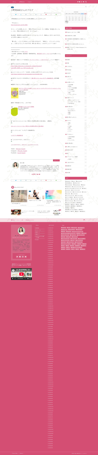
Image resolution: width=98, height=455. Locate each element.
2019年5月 (51, 295)
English (30, 1)
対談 (82, 204)
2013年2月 (51, 427)
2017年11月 (51, 322)
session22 (68, 186)
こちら (26, 51)
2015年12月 (51, 357)
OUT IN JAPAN (72, 229)
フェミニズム (77, 140)
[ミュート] (28, 278)
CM (74, 181)
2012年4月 (51, 443)
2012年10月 (51, 433)
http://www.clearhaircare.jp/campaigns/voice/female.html (26, 74)
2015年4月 (51, 373)
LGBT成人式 (77, 103)
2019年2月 (51, 301)
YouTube (76, 69)
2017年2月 (51, 332)
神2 (73, 211)
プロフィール (38, 230)
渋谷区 (77, 159)
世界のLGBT (76, 150)
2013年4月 (51, 423)
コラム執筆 (77, 89)
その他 (77, 126)
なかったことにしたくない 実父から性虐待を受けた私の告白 (27, 126)
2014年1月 (51, 404)
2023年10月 (51, 236)
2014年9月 (51, 388)
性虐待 (77, 138)
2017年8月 (51, 326)
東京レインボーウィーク (77, 100)
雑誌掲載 (83, 211)
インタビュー (73, 235)
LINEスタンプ (64, 229)
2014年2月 (51, 402)
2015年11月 (51, 359)
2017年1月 (51, 334)
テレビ (68, 193)
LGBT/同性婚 (77, 136)
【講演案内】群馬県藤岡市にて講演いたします (76, 39)
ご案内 (84, 188)
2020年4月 (51, 279)
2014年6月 (51, 394)
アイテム (77, 129)
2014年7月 (51, 392)
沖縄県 (81, 209)
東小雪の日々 (76, 106)
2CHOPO (68, 181)
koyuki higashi (21, 153)
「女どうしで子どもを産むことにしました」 (73, 188)
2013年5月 (51, 421)
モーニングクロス (79, 240)
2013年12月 (51, 406)
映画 (77, 122)
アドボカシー (76, 134)
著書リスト (38, 234)
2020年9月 (51, 275)
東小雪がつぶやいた (76, 117)
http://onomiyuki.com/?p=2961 (19, 25)
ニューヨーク (74, 193)
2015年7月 (51, 367)
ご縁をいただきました (76, 146)
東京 (73, 207)
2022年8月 (51, 246)
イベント (77, 79)
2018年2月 (51, 318)
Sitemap (21, 453)
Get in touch (79, 181)
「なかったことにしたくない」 (78, 186)
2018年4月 (51, 314)
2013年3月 (51, 425)
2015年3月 (51, 375)
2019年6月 (51, 293)
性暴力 (76, 59)
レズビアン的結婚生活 (17, 135)
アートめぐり (77, 109)
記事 (12, 7)
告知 (73, 204)
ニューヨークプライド (70, 195)
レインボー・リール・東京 (77, 101)
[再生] (12, 278)
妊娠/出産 (76, 169)
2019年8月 (51, 289)
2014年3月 (51, 400)
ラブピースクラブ (69, 200)
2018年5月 (51, 312)
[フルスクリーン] (30, 278)
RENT (63, 231)
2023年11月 (51, 234)
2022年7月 (51, 248)
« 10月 (66, 22)
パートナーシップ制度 (76, 156)
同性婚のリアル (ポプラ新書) (26, 106)
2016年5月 (51, 347)
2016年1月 (51, 355)
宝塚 (76, 63)
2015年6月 (51, 369)
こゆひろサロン (76, 162)
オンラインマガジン (81, 235)
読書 (77, 113)
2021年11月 (51, 262)
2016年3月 (51, 351)
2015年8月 (51, 365)
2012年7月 (51, 437)
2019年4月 (51, 297)
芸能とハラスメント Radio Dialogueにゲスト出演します (77, 48)
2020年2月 (51, 283)
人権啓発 (79, 202)
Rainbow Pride (79, 229)
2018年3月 (51, 316)
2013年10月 (51, 410)
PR (76, 153)
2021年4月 (51, 273)
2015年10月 (51, 361)
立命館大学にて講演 (71, 35)
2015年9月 (51, 363)
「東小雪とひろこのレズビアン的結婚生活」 (42, 78)
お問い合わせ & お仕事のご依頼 (40, 237)
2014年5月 (51, 396)
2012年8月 (51, 435)
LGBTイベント (76, 97)
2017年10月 (51, 324)
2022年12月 (51, 238)
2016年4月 (51, 349)
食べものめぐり (77, 110)
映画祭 (67, 207)
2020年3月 (51, 281)
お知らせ (76, 76)
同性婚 (67, 204)
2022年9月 (51, 244)
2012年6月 (51, 439)
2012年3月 (51, 445)
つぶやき (68, 190)
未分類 (76, 172)
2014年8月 (51, 390)
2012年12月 (51, 429)
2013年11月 (51, 408)
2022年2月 (51, 256)
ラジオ (63, 242)
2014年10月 (51, 386)
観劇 (77, 112)
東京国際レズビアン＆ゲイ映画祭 (71, 209)
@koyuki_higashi (20, 149)
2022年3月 (51, 254)
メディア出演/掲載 (77, 87)
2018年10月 (51, 310)
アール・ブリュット (75, 190)
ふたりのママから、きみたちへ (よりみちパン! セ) (24, 144)
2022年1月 (51, 258)
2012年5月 (51, 441)
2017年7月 (51, 328)
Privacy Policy (15, 453)
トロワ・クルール (77, 94)
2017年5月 (51, 330)
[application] (21, 274)
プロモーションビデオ (79, 197)
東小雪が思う (76, 143)
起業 (77, 211)
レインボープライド (78, 200)
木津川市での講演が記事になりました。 (76, 44)
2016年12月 (51, 336)
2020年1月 (51, 285)
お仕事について (76, 82)
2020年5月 (51, 277)
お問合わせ (22, 1)
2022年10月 (51, 242)
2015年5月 (51, 371)
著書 (77, 92)
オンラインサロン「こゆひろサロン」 (40, 59)
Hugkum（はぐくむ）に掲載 (73, 32)
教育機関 (78, 245)
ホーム (14, 1)
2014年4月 (51, 398)
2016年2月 (51, 353)
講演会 (77, 86)
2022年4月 (51, 252)
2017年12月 (51, 320)
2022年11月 (51, 240)
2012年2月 (51, 447)
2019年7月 (51, 291)
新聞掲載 (84, 245)
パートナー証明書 (69, 197)
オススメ (76, 120)
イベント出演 (77, 91)
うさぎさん (76, 66)
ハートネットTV (79, 195)
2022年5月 (51, 250)
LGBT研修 (77, 84)
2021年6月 (51, 271)
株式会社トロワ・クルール (44, 53)
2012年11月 (51, 431)
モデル (73, 240)
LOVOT (76, 73)
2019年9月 (51, 287)
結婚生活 (76, 165)
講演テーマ (38, 232)
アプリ (77, 131)
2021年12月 (51, 260)
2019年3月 (51, 299)
